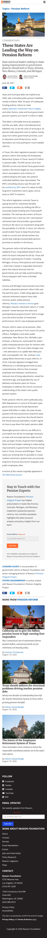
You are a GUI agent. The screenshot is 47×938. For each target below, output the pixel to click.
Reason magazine (10, 861)
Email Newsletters (10, 845)
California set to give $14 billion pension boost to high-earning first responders (23, 633)
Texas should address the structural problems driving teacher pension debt (23, 688)
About (5, 833)
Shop (4, 864)
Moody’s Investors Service (22, 303)
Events (5, 849)
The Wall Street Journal (12, 474)
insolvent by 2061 (13, 187)
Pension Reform (20, 8)
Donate (5, 841)
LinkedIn (9, 789)
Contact (5, 837)
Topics (5, 8)
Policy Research (9, 857)
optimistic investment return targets (24, 108)
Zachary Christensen (14, 652)
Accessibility (7, 910)
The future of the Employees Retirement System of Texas (19, 742)
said (38, 355)
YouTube (10, 793)
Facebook (9, 781)
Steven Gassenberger (13, 580)
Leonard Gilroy (10, 566)
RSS (6, 797)
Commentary (11, 40)
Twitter (8, 785)
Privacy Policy (8, 907)
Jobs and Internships (11, 853)
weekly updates (13, 808)
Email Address (16, 534)
